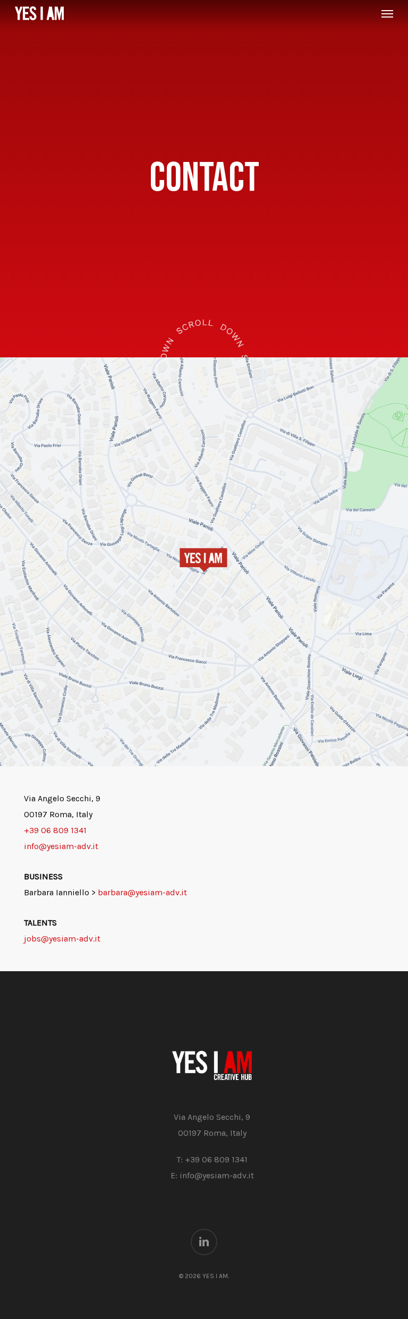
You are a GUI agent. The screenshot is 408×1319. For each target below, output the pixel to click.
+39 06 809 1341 (55, 830)
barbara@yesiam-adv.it (142, 892)
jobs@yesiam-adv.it (62, 938)
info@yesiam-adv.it (61, 846)
